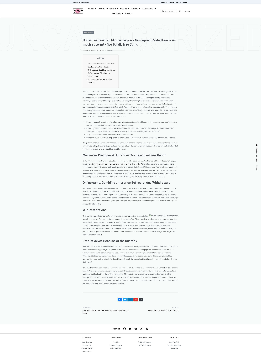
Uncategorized (88, 32)
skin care (113, 9)
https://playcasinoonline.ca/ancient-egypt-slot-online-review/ (116, 164)
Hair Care (123, 9)
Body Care (101, 9)
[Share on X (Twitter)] (125, 299)
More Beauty (116, 13)
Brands (127, 13)
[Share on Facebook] (120, 299)
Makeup (91, 9)
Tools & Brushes (147, 9)
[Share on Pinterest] (135, 299)
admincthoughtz (89, 50)
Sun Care (134, 9)
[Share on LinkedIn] (130, 299)
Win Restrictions (94, 76)
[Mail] (141, 299)
